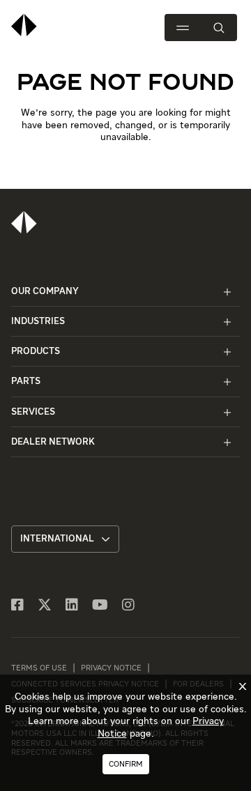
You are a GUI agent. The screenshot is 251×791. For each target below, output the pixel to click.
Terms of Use (39, 668)
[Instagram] (128, 606)
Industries (38, 321)
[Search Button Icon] (219, 27)
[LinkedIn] (72, 606)
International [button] (57, 539)
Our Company (45, 291)
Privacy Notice (111, 668)
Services (33, 412)
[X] (45, 606)
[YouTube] (100, 606)
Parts (25, 381)
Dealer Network (53, 442)
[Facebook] (17, 606)
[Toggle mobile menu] (183, 27)
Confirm (126, 764)
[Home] (24, 222)
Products (35, 351)
